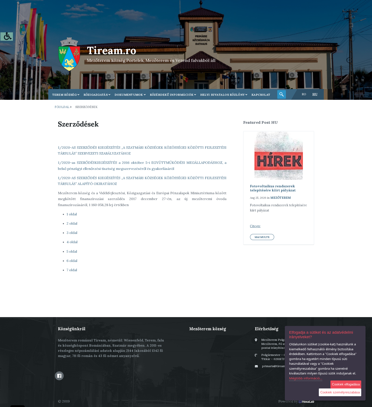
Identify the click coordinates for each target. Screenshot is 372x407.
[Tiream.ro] (69, 54)
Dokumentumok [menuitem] (129, 95)
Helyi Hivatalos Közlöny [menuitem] (222, 95)
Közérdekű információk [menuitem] (172, 95)
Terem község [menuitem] (65, 95)
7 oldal (72, 270)
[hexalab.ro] (306, 401)
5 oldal (72, 251)
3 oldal (72, 232)
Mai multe (262, 237)
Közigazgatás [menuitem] (96, 95)
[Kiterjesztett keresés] (281, 94)
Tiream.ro (111, 50)
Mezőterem (280, 198)
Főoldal (62, 107)
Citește (255, 226)
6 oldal (72, 260)
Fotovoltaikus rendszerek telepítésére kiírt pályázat (273, 188)
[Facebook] (59, 375)
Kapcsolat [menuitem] (260, 95)
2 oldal (72, 223)
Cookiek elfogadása (346, 384)
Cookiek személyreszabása (340, 392)
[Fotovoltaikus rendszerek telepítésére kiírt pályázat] (278, 155)
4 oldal (72, 242)
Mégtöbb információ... (305, 378)
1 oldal (72, 214)
